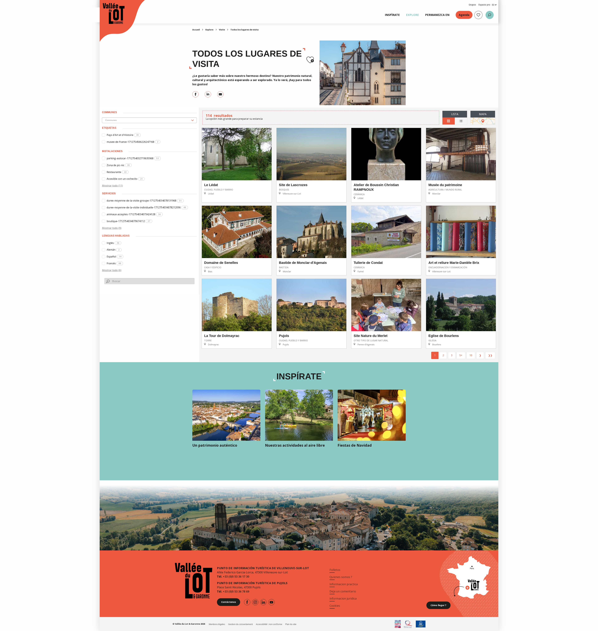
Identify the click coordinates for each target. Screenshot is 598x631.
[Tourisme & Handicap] (421, 624)
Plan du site (290, 624)
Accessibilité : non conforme (269, 624)
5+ (460, 355)
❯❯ (490, 355)
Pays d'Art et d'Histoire (123, 135)
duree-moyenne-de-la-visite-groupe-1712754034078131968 (144, 200)
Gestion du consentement (240, 624)
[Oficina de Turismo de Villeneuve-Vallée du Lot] (110, 13)
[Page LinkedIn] (263, 602)
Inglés (113, 243)
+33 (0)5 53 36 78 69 (236, 591)
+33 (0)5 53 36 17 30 (236, 576)
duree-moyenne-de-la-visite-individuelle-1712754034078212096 (146, 207)
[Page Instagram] (255, 602)
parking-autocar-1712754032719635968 (133, 158)
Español (114, 256)
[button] (490, 15)
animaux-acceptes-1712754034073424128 (134, 214)
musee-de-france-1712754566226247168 (132, 142)
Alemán (113, 249)
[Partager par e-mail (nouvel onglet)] (220, 94)
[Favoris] (478, 15)
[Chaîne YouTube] (271, 602)
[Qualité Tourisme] (408, 624)
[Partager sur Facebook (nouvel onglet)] (195, 94)
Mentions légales (217, 624)
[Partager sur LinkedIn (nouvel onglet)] (208, 94)
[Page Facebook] (247, 602)
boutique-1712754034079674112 (128, 221)
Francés (114, 263)
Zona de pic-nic (118, 165)
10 (470, 355)
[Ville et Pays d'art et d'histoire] (398, 624)
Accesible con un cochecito (125, 178)
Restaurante (116, 172)
